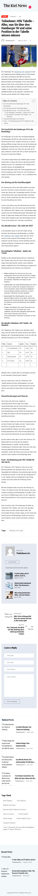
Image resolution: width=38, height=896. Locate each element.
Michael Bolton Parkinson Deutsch (14, 809)
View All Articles (12, 562)
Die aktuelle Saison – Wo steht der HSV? (17, 110)
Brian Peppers (7, 801)
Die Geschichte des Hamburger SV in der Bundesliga (16, 105)
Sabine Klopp (7, 818)
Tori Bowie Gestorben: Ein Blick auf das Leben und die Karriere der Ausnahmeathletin (25, 777)
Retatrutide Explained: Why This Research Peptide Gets (23, 872)
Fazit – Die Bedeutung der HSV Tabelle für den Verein (19, 122)
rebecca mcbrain (8, 814)
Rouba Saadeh (23, 814)
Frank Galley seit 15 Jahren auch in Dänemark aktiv (22, 574)
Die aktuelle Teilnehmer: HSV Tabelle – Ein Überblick (19, 115)
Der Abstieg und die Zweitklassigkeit (15, 108)
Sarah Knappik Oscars (24, 818)
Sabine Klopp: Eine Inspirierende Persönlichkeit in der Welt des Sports (25, 744)
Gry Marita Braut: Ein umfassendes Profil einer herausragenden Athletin (25, 760)
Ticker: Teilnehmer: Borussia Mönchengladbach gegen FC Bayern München (18, 828)
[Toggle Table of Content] (33, 101)
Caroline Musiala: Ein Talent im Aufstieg (23, 728)
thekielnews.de (9, 40)
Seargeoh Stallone (9, 823)
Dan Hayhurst (21, 801)
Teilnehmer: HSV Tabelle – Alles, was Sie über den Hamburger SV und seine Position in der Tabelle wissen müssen (17, 28)
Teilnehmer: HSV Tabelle (22, 72)
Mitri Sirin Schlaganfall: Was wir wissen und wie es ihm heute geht (22, 618)
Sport (5, 16)
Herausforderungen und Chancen (14, 119)
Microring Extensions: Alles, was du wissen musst (22, 594)
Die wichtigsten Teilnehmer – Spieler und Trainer (20, 112)
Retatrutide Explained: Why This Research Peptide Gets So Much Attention (23, 584)
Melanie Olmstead (9, 805)
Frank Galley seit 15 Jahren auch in (23, 859)
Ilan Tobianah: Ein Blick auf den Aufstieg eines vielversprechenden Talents (15, 630)
